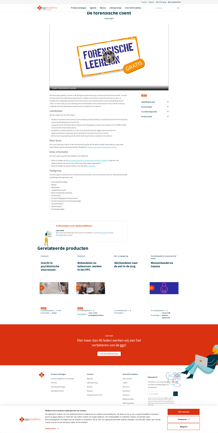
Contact (144, 2)
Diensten (126, 395)
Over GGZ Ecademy (133, 8)
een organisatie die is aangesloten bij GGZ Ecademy (88, 160)
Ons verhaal (127, 378)
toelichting (103, 233)
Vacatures (126, 391)
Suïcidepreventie (57, 391)
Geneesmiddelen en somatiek (62, 378)
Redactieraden (128, 399)
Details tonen (50, 428)
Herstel (54, 382)
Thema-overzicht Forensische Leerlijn (102, 147)
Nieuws (103, 8)
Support (151, 2)
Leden (125, 382)
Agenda (93, 8)
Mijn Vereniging (161, 2)
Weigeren (183, 427)
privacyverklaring (160, 403)
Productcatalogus (78, 8)
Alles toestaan (183, 412)
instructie (91, 166)
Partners (126, 387)
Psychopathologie (58, 387)
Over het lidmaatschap (109, 354)
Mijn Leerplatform (174, 2)
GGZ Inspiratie (128, 403)
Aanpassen (182, 419)
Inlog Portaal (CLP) (94, 395)
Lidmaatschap (115, 8)
